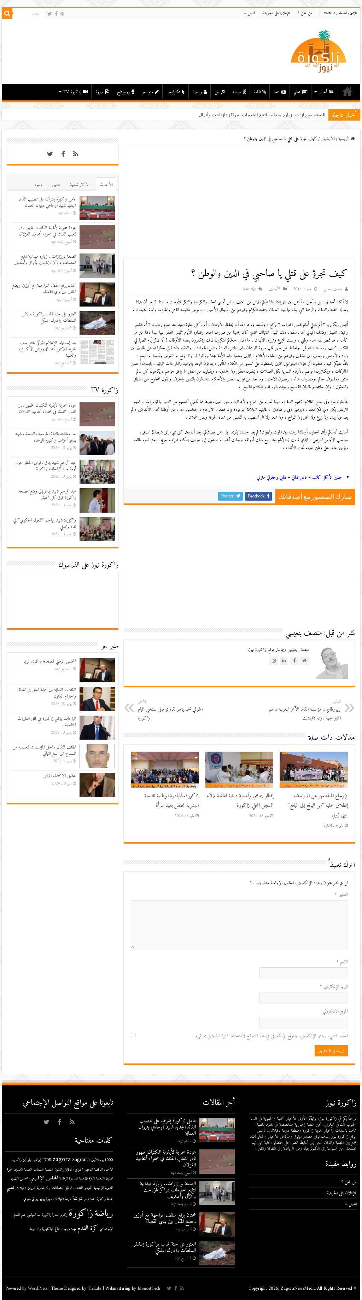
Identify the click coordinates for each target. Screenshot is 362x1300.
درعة (77, 1198)
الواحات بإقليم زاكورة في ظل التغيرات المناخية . (46, 722)
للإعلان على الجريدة (277, 13)
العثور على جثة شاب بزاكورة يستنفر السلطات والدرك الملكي (49, 317)
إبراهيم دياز (34, 1160)
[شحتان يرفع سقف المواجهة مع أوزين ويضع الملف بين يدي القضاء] (325, 112)
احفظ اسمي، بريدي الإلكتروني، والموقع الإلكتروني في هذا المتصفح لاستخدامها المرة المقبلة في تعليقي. (272, 1036)
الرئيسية (347, 91)
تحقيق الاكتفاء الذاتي (59, 776)
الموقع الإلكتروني (335, 1011)
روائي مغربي (30, 1199)
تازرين (31, 1188)
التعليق (341, 895)
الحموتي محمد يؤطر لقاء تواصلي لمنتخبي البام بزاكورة (170, 710)
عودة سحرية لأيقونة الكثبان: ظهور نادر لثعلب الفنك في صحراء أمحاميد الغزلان (47, 231)
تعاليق (56, 185)
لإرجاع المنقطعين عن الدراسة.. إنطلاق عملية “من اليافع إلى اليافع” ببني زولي (317, 805)
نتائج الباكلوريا (51, 1229)
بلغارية (41, 1188)
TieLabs (94, 1288)
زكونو (63, 1215)
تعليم (297, 92)
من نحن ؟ (305, 13)
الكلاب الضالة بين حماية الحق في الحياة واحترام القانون (47, 693)
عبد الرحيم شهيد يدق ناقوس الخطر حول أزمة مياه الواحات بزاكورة (46, 466)
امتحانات (57, 1188)
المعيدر (88, 1188)
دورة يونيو (46, 1199)
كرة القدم (87, 1228)
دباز (86, 1199)
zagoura (81, 1160)
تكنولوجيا (173, 92)
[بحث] (7, 13)
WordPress (37, 1288)
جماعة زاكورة (105, 1199)
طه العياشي (34, 1215)
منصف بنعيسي (332, 289)
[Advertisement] (239, 201)
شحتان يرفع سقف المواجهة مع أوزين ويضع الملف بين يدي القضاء (44, 288)
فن (217, 92)
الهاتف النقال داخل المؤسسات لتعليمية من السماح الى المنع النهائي (44, 750)
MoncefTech (149, 1288)
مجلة (73, 1229)
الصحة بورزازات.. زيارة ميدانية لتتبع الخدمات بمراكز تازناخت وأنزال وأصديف (44, 259)
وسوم (38, 185)
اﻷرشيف (328, 139)
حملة (92, 1199)
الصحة (28, 1169)
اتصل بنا (250, 13)
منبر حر (147, 92)
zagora (62, 1159)
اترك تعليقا (249, 289)
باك (48, 1188)
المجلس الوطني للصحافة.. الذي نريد (50, 661)
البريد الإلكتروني (334, 987)
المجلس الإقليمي (43, 1178)
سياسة (236, 92)
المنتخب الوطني (74, 1188)
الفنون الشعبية (104, 1178)
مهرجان (65, 1229)
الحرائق (79, 1169)
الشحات (38, 1169)
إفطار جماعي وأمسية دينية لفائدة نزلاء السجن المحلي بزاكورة (240, 800)
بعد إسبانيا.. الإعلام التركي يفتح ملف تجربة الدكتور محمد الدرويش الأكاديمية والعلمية (47, 349)
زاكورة (81, 1213)
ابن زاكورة (19, 1160)
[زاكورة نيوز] (319, 51)
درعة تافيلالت (62, 1199)
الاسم (342, 962)
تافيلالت (21, 1188)
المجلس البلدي (19, 1178)
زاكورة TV (72, 92)
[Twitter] (50, 14)
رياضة (197, 92)
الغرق (9, 1169)
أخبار (323, 92)
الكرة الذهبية (87, 1178)
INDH (46, 1160)
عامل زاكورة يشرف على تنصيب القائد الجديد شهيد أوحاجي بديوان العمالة (47, 202)
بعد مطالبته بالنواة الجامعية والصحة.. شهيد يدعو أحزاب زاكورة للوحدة (45, 437)
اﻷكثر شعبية (79, 185)
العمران (18, 1169)
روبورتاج (123, 92)
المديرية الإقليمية (103, 1188)
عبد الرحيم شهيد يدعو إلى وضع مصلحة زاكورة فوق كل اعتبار (47, 494)
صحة (277, 92)
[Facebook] (56, 14)
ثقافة (257, 92)
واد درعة (35, 1229)
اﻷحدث (106, 185)
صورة (99, 92)
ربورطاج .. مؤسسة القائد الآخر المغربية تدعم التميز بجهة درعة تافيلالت (305, 710)
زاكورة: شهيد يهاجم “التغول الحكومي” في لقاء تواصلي (44, 523)
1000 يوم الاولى (102, 1160)
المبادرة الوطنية (68, 1178)
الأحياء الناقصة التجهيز (98, 1169)
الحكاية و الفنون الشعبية (59, 1169)
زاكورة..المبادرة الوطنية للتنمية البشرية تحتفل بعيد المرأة (171, 800)
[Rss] (62, 14)
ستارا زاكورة (50, 1215)
